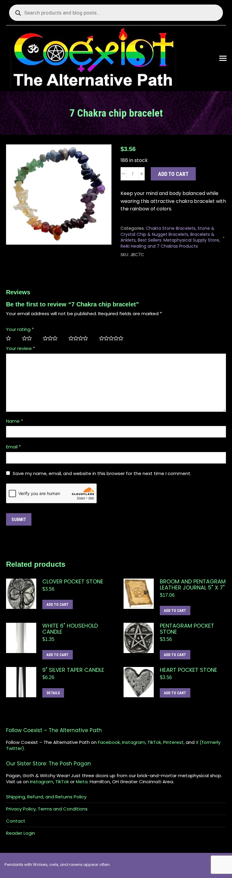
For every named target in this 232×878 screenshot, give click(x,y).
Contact (15, 821)
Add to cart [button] (58, 604)
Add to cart (173, 174)
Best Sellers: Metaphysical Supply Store (178, 240)
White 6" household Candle (70, 629)
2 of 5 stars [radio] (29, 338)
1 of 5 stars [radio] (11, 338)
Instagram (133, 742)
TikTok (62, 781)
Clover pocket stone (72, 582)
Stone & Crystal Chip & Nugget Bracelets (167, 231)
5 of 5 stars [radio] (113, 338)
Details (53, 693)
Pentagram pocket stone (187, 629)
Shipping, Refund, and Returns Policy (46, 797)
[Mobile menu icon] (223, 58)
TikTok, (154, 742)
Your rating (20, 329)
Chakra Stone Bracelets (170, 228)
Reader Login (20, 833)
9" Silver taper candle (73, 670)
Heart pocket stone (188, 670)
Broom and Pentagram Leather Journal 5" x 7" (193, 585)
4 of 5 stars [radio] (81, 338)
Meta (82, 781)
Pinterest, (174, 742)
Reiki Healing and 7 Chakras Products (159, 246)
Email (13, 447)
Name (14, 421)
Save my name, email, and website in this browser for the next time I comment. (102, 473)
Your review (20, 348)
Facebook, (109, 742)
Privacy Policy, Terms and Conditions (47, 809)
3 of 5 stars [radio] (53, 338)
